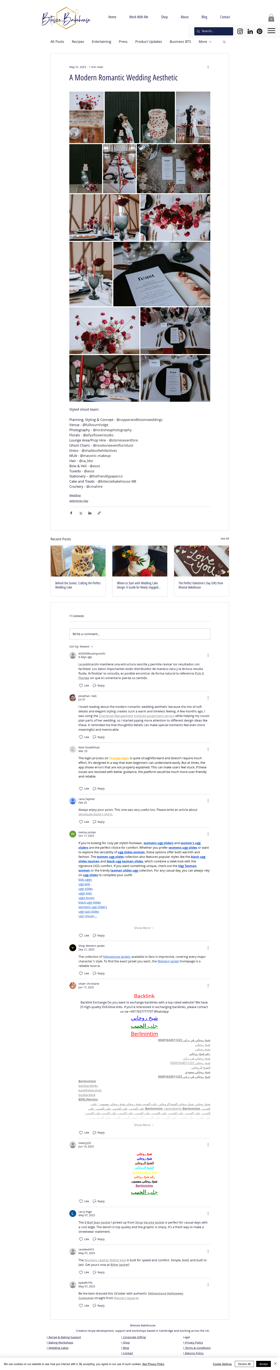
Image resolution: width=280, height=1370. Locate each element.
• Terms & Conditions (197, 1348)
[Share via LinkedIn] (90, 513)
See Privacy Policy (153, 1364)
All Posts (57, 41)
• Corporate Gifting (133, 1337)
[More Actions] (208, 655)
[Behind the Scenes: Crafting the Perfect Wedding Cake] (78, 561)
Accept (263, 1364)
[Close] (275, 1364)
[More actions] (208, 67)
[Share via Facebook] (71, 513)
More (203, 41)
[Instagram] (240, 31)
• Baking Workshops (60, 1342)
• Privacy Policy (193, 1342)
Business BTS (180, 41)
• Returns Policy (193, 1353)
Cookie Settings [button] (222, 1364)
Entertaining (101, 41)
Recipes (78, 41)
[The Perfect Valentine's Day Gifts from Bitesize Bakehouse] (201, 561)
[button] (271, 18)
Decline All (244, 1364)
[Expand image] (86, 117)
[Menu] (271, 31)
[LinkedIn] (250, 31)
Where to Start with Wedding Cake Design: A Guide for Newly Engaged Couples (137, 585)
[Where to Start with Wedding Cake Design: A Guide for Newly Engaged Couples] (139, 561)
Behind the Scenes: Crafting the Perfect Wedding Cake (78, 585)
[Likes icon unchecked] (80, 685)
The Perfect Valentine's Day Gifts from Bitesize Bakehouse (201, 585)
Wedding (75, 495)
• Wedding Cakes (58, 1348)
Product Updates (148, 41)
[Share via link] (99, 513)
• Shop (125, 1342)
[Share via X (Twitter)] (80, 513)
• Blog (125, 1348)
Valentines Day (78, 501)
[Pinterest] (259, 31)
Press (123, 41)
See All (225, 538)
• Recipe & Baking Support (64, 1337)
